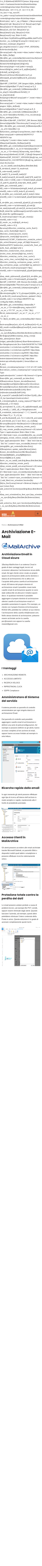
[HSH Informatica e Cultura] (8, 514)
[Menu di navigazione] (37, 513)
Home (4, 525)
